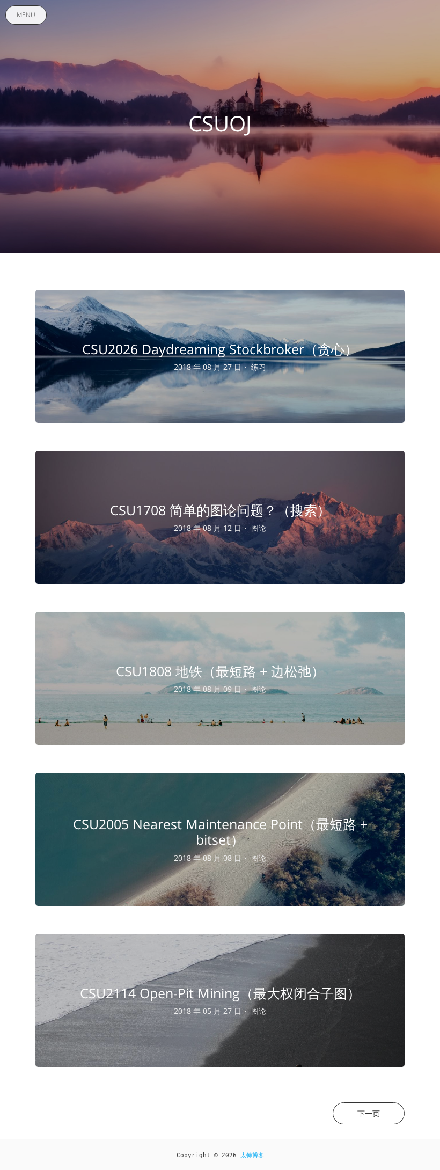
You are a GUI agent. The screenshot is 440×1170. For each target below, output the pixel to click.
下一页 (368, 1113)
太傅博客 (252, 1155)
